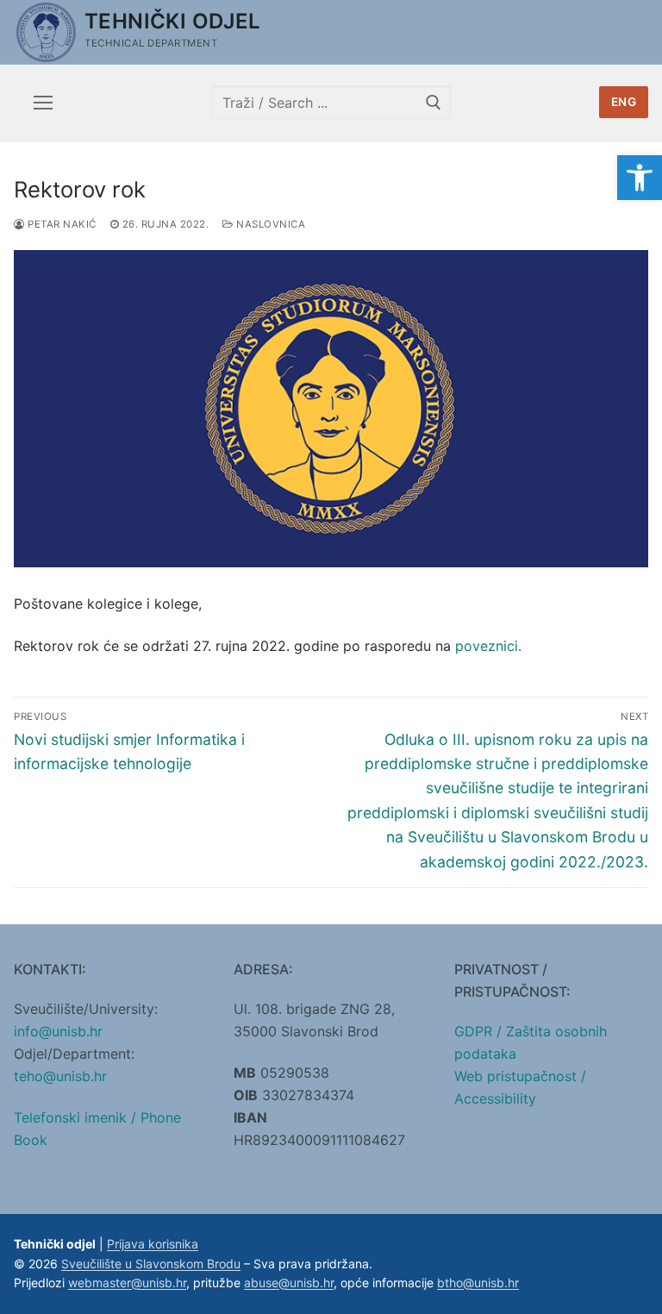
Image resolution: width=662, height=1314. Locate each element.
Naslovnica (269, 224)
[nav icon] (43, 102)
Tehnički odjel (172, 21)
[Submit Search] (433, 102)
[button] (639, 177)
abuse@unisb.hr (289, 1282)
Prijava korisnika (152, 1243)
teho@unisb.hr (60, 1076)
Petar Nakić (61, 224)
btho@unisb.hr (478, 1282)
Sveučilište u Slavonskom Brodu (150, 1263)
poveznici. (488, 645)
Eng (624, 102)
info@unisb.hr (58, 1031)
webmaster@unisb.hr (127, 1282)
